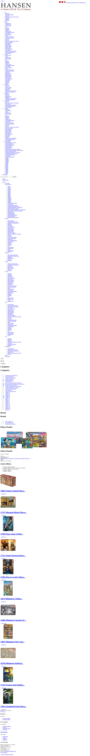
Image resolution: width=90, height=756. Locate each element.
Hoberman (7, 13)
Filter (2, 459)
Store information (3, 752)
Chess (6, 22)
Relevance (2, 458)
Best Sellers (5, 174)
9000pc (6, 163)
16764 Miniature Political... (11, 663)
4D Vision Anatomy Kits (10, 52)
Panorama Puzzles (8, 143)
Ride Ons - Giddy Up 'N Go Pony (12, 16)
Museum (5, 93)
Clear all (3, 363)
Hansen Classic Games (10, 424)
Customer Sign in (82, 2)
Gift (4, 21)
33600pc (7, 159)
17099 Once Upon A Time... (11, 534)
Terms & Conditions (7, 726)
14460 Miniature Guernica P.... (13, 620)
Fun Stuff (7, 15)
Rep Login (76, 2)
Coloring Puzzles (8, 145)
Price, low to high (19, 458)
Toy (4, 12)
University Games (8, 48)
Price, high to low (4, 457)
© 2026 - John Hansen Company (6, 754)
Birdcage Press (8, 43)
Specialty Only (8, 24)
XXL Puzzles (8, 155)
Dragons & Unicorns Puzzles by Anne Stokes (14, 150)
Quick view (3, 493)
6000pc (6, 165)
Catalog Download (70, 2)
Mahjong (7, 27)
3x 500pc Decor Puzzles (10, 154)
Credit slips (5, 738)
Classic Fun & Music (9, 14)
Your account (3, 732)
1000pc (6, 172)
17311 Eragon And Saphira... (12, 685)
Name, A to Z (7, 458)
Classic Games (8, 25)
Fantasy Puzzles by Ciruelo (10, 151)
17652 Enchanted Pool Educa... (13, 706)
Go (6, 26)
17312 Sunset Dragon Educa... (13, 555)
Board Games (8, 47)
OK (2, 358)
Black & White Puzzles (9, 144)
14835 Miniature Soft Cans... (12, 642)
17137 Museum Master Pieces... (13, 512)
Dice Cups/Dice (8, 34)
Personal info (5, 736)
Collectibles (6, 100)
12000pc (7, 162)
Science (5, 84)
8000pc (6, 164)
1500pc (6, 171)
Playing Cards (8, 31)
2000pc (6, 170)
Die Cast (7, 40)
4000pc (6, 168)
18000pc (7, 161)
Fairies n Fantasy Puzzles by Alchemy (12, 149)
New (6, 355)
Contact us (5, 729)
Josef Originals (8, 53)
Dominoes (7, 29)
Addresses (5, 739)
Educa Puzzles (7, 141)
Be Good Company (9, 42)
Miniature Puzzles (8, 147)
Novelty (5, 108)
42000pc (7, 158)
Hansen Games (8, 46)
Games (5, 54)
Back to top (3, 711)
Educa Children (8, 45)
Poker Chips (7, 33)
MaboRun (7, 20)
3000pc (6, 169)
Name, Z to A (13, 458)
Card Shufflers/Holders (9, 32)
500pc (6, 173)
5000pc (6, 166)
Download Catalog (6, 718)
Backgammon (8, 23)
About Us (5, 727)
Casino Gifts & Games (9, 37)
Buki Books (7, 44)
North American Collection (10, 142)
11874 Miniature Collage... (11, 599)
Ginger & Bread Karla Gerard (11, 153)
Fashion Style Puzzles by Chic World (12, 152)
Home (4, 182)
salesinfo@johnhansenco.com (10, 751)
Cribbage (7, 30)
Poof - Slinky (8, 49)
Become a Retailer (6, 719)
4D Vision (7, 183)
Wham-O (7, 19)
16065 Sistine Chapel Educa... (12, 491)
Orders (4, 737)
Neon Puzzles (8, 148)
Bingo (6, 35)
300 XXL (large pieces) (10, 156)
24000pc (7, 160)
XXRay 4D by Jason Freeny (10, 51)
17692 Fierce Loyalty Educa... (12, 577)
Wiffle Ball (7, 18)
